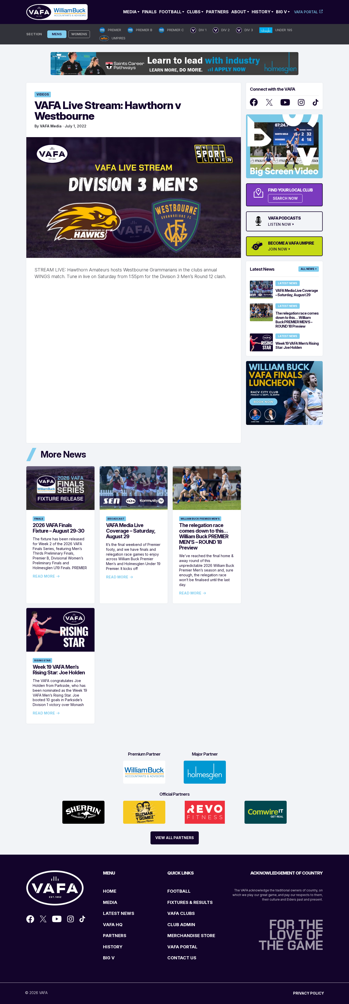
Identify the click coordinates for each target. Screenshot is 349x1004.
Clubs (194, 11)
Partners (217, 11)
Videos (43, 94)
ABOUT (238, 11)
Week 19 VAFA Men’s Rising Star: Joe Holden (59, 670)
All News (307, 268)
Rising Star (42, 660)
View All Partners (174, 837)
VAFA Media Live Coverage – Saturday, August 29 (130, 531)
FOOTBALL (179, 891)
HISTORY (112, 946)
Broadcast (116, 518)
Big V (281, 11)
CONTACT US (181, 957)
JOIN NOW (277, 249)
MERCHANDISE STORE (191, 935)
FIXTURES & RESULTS (190, 902)
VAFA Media (51, 126)
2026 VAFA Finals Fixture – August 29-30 (58, 528)
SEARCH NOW (285, 198)
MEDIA (110, 902)
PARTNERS (114, 935)
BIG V (109, 957)
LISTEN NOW (279, 224)
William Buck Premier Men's (200, 518)
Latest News (287, 283)
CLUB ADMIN (181, 924)
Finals (149, 11)
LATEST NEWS (118, 913)
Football (170, 11)
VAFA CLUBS (181, 913)
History (261, 11)
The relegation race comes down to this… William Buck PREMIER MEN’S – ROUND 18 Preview (203, 536)
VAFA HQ (112, 924)
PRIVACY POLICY (308, 993)
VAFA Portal (306, 12)
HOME (109, 891)
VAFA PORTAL (182, 946)
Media (130, 11)
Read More (44, 576)
